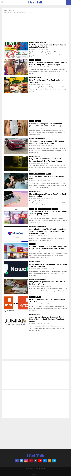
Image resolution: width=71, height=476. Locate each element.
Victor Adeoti (34, 251)
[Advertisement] (35, 28)
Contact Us (34, 474)
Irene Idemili (33, 49)
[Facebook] (17, 460)
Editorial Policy (12, 472)
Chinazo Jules (34, 67)
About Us (5, 472)
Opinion (37, 226)
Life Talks (37, 42)
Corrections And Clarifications (59, 472)
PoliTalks (32, 42)
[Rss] (49, 460)
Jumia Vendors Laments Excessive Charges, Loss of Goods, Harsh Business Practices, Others (47, 319)
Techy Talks (43, 226)
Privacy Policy (21, 472)
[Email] (45, 460)
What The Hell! (55, 208)
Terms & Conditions (46, 472)
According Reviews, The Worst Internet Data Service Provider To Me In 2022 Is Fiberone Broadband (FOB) (47, 231)
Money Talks (43, 42)
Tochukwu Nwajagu (35, 84)
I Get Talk (35, 2)
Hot (36, 208)
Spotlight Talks (48, 208)
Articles (31, 138)
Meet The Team (36, 472)
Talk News (48, 173)
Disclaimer (28, 472)
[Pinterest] (31, 460)
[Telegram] (54, 460)
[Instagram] (26, 460)
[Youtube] (40, 460)
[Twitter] (21, 460)
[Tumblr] (35, 460)
